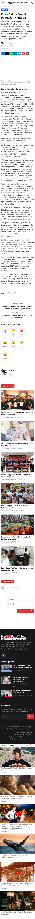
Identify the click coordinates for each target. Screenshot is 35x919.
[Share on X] (7, 53)
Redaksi (29, 732)
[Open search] (32, 3)
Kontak (30, 739)
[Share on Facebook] (3, 53)
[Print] (27, 53)
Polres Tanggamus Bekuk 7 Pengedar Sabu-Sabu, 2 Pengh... (15, 475)
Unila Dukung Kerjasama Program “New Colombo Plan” (17, 316)
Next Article (16, 312)
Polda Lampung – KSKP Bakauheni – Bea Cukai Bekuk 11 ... (16, 507)
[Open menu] (3, 3)
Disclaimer (28, 737)
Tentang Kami (20, 732)
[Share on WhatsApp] (11, 53)
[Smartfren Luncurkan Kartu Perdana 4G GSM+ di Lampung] (6, 693)
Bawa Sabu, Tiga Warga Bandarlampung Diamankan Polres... (17, 569)
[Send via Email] (23, 53)
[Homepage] (17, 3)
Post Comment (24, 611)
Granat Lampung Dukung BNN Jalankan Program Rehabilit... (17, 413)
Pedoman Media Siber (16, 737)
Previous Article (18, 304)
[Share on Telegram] (19, 53)
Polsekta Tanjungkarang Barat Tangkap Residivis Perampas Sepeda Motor (17, 307)
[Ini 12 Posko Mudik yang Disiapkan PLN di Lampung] (6, 668)
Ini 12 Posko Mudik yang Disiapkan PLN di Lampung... (23, 667)
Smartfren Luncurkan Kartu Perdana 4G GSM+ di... (22, 692)
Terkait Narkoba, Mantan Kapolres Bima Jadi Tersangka (17, 444)
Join (30, 716)
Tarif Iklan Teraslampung (18, 739)
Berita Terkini (12, 293)
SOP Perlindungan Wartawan (23, 734)
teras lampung (14, 370)
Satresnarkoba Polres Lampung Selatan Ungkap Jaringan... (16, 538)
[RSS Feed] (11, 375)
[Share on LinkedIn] (15, 53)
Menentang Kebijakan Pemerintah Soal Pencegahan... (20, 679)
